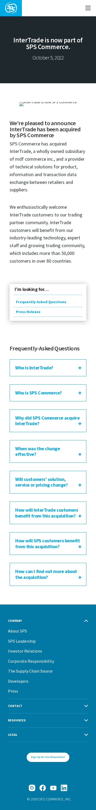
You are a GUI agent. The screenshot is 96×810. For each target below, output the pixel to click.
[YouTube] (53, 788)
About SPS (17, 631)
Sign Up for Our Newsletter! (48, 757)
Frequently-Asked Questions (41, 301)
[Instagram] (32, 788)
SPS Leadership (22, 641)
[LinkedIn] (64, 788)
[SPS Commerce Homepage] (11, 8)
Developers (18, 681)
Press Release (28, 311)
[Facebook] (42, 788)
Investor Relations (25, 651)
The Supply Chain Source (30, 671)
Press (13, 691)
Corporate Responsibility (31, 661)
